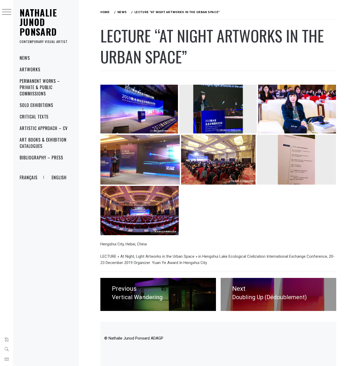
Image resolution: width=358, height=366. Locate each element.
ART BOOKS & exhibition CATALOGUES (43, 143)
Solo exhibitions (36, 105)
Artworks (30, 69)
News (25, 58)
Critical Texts (34, 117)
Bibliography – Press (41, 157)
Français (28, 177)
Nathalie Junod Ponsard (38, 22)
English (59, 177)
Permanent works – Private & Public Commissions (40, 87)
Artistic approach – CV (44, 128)
